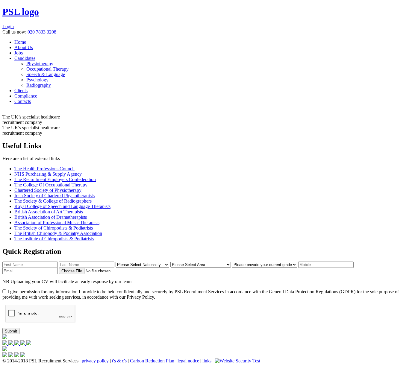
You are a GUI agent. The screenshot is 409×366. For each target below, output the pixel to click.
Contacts (22, 101)
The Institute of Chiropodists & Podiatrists (54, 238)
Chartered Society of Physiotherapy (47, 190)
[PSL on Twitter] (11, 343)
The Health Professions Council (44, 168)
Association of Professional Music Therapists (56, 222)
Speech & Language (45, 74)
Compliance (25, 95)
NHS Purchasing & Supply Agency (48, 174)
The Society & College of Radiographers (53, 200)
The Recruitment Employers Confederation (55, 179)
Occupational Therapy (47, 69)
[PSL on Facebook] (5, 343)
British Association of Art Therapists (48, 211)
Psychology (37, 79)
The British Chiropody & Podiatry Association (58, 233)
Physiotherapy (39, 63)
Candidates (24, 58)
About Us (23, 47)
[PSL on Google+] (17, 343)
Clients (21, 90)
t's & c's (119, 360)
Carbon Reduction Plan (152, 360)
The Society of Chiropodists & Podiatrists (53, 227)
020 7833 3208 (42, 31)
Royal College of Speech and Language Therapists (62, 206)
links (206, 360)
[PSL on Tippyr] (28, 343)
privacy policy (95, 360)
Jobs (18, 52)
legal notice (188, 360)
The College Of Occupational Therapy (50, 184)
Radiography (38, 85)
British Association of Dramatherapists (50, 217)
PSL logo (20, 11)
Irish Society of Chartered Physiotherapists (54, 195)
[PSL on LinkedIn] (23, 343)
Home (20, 42)
